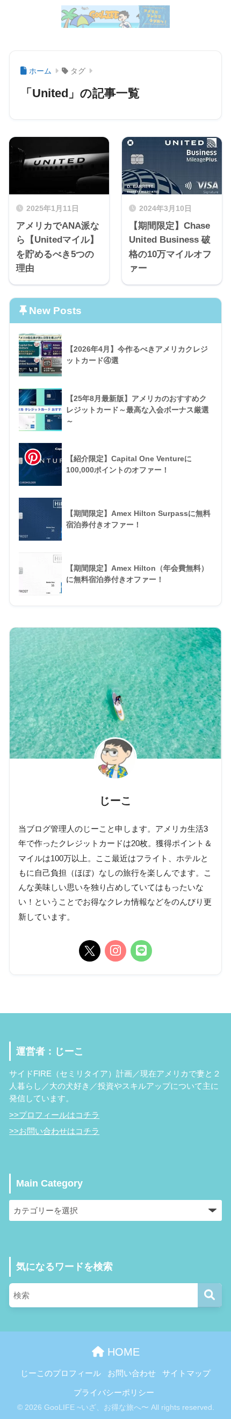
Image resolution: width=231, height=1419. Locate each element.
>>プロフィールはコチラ (54, 1115)
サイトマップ (186, 1373)
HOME (122, 1352)
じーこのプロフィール (60, 1373)
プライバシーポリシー (114, 1392)
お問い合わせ (131, 1373)
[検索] (210, 1295)
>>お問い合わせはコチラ (54, 1131)
